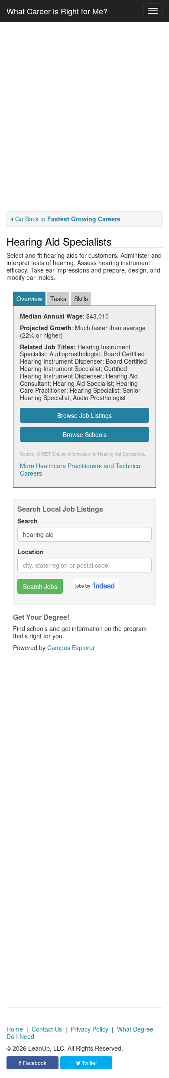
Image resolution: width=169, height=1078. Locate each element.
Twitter (89, 1062)
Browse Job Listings (84, 415)
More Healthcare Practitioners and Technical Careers (81, 469)
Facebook (34, 1062)
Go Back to (67, 218)
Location (30, 551)
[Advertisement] (84, 116)
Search (27, 521)
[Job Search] (104, 585)
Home (14, 1029)
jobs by (83, 585)
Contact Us (47, 1029)
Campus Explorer (71, 647)
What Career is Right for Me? (56, 10)
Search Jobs (40, 586)
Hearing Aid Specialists (121, 454)
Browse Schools (85, 434)
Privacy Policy (89, 1029)
